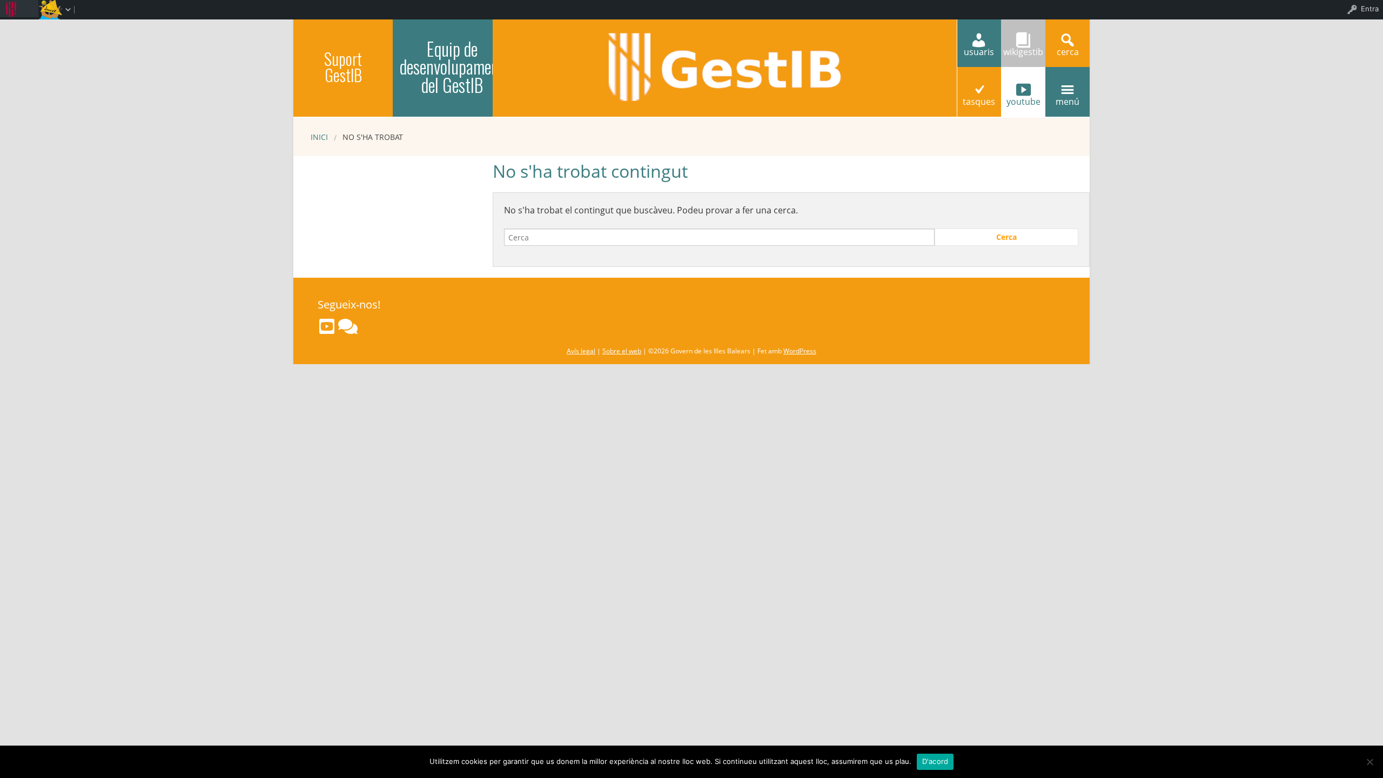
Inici (319, 137)
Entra (1370, 8)
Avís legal (581, 351)
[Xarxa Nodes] (348, 326)
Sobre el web (621, 351)
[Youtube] (326, 326)
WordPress (799, 351)
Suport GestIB (343, 66)
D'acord (935, 761)
